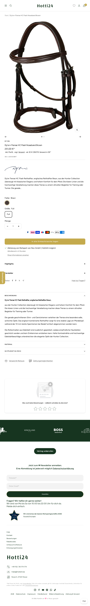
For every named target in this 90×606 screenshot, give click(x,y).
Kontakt (9, 535)
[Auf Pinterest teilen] (15, 280)
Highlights (9, 264)
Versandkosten (27, 583)
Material (8, 344)
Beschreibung (11, 295)
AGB (12, 594)
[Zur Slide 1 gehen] (41, 136)
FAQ (8, 532)
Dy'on (7, 141)
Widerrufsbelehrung (56, 594)
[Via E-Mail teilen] (23, 280)
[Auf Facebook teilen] (12, 280)
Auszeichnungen (29, 516)
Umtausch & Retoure (14, 545)
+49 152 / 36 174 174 (19, 567)
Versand (21, 152)
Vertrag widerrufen (45, 451)
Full (8, 214)
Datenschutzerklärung (63, 468)
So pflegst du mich (13, 351)
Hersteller (9, 273)
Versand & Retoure (16, 361)
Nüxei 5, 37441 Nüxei (19, 577)
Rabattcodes (11, 542)
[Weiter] (80, 137)
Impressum (31, 594)
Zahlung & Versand (72, 594)
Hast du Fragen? (78, 280)
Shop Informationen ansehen (18, 255)
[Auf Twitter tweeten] (19, 280)
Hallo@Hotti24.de (18, 572)
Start (6, 15)
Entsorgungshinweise (14, 548)
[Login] (79, 6)
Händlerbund (42, 594)
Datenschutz (20, 594)
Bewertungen (12, 538)
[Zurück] (6, 137)
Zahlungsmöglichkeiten (43, 361)
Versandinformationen (31, 585)
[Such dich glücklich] (11, 6)
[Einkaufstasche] (84, 6)
